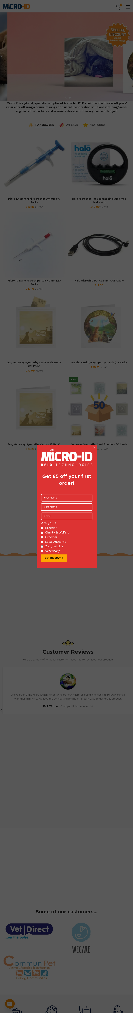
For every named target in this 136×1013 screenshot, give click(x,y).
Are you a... (50, 523)
